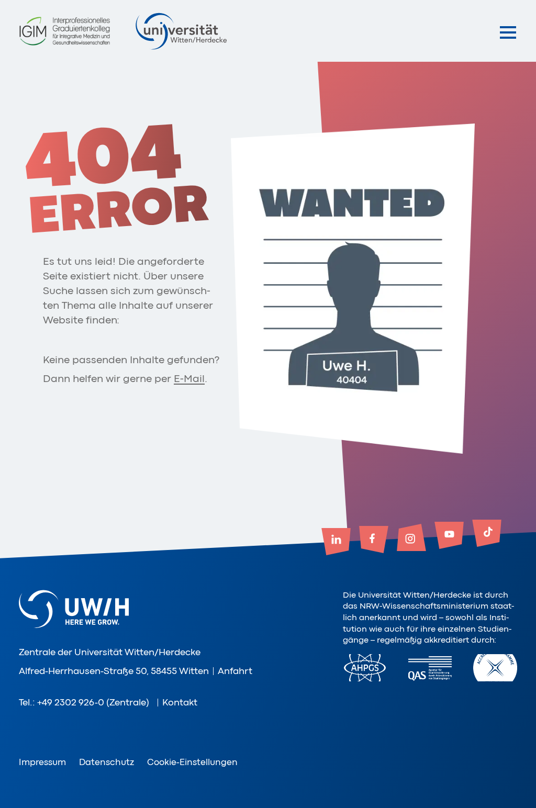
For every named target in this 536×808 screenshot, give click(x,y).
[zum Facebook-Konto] (373, 540)
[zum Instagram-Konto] (411, 538)
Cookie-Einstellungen (192, 762)
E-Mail (189, 379)
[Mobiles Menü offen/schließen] (508, 32)
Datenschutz (106, 762)
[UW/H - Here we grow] (181, 30)
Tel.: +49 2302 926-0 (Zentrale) (84, 702)
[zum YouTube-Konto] (449, 536)
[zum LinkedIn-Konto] (336, 542)
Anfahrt (235, 671)
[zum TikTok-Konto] (486, 534)
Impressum (42, 762)
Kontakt (179, 702)
